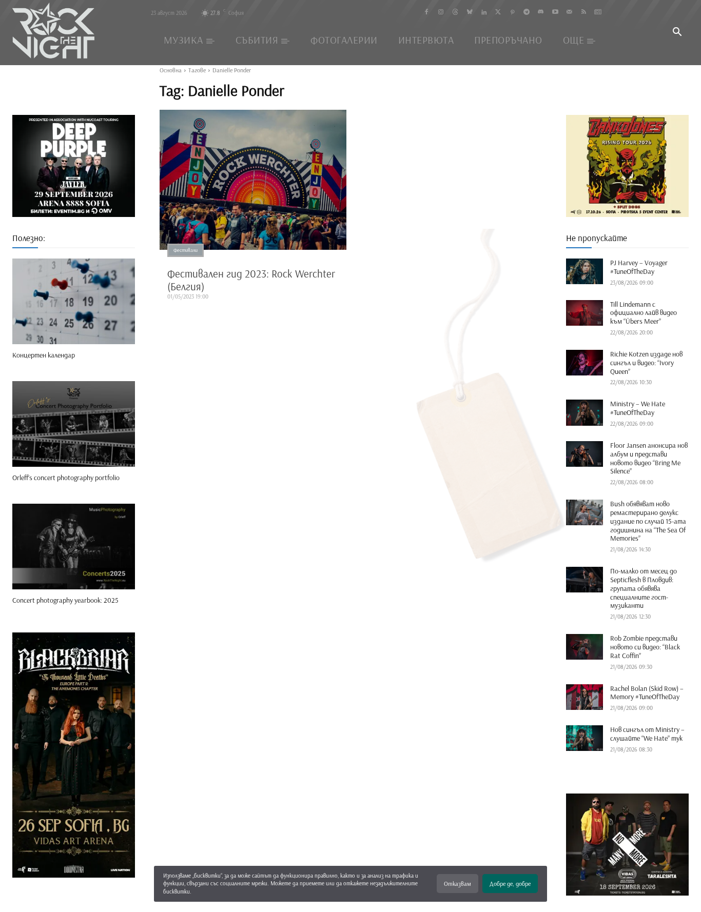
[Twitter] (498, 12)
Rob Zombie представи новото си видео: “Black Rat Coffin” (645, 646)
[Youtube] (555, 12)
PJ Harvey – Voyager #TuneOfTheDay (639, 267)
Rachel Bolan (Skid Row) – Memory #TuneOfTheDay (647, 693)
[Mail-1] (569, 12)
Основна (171, 70)
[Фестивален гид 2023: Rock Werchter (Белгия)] (253, 180)
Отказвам (457, 883)
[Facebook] (427, 12)
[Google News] (598, 12)
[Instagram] (441, 12)
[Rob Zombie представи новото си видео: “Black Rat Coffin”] (584, 647)
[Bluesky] (469, 12)
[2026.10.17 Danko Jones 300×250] (627, 166)
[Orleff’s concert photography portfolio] (73, 424)
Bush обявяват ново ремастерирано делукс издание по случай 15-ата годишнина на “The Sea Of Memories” (648, 521)
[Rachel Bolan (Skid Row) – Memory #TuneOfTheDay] (584, 697)
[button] (677, 33)
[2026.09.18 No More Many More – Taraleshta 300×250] (627, 845)
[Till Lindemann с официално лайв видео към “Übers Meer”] (584, 313)
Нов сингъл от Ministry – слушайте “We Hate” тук (647, 734)
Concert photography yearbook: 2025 (65, 600)
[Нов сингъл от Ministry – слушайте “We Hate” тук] (584, 738)
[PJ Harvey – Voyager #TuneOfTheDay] (584, 271)
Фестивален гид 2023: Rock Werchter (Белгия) (251, 280)
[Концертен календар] (73, 301)
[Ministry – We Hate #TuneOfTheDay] (584, 412)
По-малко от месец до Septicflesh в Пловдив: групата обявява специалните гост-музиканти (643, 588)
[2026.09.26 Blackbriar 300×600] (73, 755)
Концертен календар (43, 355)
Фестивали (185, 250)
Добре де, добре (510, 883)
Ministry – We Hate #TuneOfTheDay (637, 408)
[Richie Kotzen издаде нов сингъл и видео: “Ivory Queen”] (584, 362)
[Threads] (455, 12)
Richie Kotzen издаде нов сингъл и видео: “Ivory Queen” (646, 362)
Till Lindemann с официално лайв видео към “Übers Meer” (643, 313)
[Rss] (584, 12)
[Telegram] (527, 12)
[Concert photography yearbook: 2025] (73, 546)
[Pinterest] (512, 12)
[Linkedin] (484, 12)
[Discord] (541, 12)
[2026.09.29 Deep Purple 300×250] (73, 166)
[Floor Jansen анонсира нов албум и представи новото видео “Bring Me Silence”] (584, 454)
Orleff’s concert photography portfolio (66, 477)
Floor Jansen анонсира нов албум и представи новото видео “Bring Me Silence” (649, 458)
